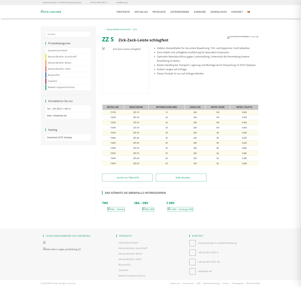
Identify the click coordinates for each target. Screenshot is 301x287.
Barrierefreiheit (253, 283)
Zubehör (52, 81)
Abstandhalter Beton (59, 62)
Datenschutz (188, 283)
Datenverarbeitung (211, 283)
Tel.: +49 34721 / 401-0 (59, 108)
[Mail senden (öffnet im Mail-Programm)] (258, 2)
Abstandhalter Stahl (59, 68)
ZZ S (135, 29)
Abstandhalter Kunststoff (62, 56)
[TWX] (116, 209)
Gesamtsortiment (57, 50)
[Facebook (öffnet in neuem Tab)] (254, 2)
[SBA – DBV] (148, 209)
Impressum (175, 283)
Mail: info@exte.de (57, 115)
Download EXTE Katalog (59, 137)
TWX (105, 203)
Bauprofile (54, 74)
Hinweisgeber (238, 283)
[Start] (103, 29)
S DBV (170, 203)
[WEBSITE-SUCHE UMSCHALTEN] (259, 12)
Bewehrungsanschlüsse (61, 87)
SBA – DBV (141, 203)
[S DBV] (180, 209)
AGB (198, 283)
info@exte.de (122, 2)
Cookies (225, 283)
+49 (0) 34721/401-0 (99, 2)
